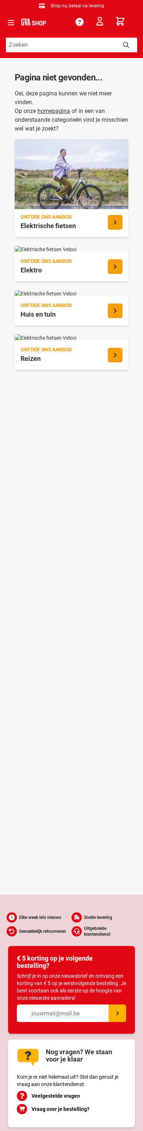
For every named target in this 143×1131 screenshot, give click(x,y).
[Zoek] (126, 45)
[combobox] (71, 45)
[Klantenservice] (79, 22)
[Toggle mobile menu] (11, 22)
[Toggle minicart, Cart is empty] (126, 21)
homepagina (53, 111)
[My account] (102, 22)
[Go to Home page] (34, 22)
